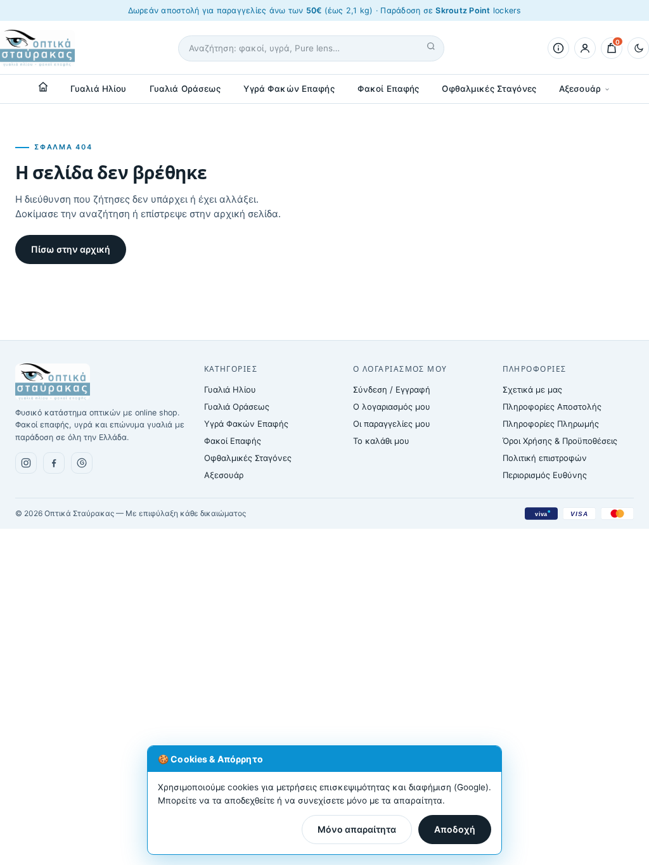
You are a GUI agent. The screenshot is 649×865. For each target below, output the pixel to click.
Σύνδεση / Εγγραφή (391, 389)
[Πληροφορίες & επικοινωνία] (558, 48)
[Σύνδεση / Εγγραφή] (585, 48)
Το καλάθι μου (381, 441)
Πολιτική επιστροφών (545, 458)
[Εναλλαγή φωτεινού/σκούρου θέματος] (638, 48)
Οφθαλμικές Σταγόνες (489, 89)
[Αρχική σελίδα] (43, 87)
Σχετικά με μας (532, 389)
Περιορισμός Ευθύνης (545, 475)
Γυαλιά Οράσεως (185, 89)
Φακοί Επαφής (388, 89)
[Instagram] (26, 463)
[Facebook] (54, 463)
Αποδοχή (454, 829)
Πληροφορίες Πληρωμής (551, 424)
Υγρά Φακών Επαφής (288, 89)
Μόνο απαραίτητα (357, 829)
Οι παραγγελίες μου (391, 424)
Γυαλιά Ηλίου (98, 89)
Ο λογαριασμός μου (391, 406)
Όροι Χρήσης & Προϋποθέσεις (560, 441)
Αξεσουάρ (580, 89)
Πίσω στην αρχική (70, 249)
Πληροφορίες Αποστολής (552, 406)
